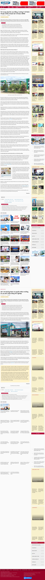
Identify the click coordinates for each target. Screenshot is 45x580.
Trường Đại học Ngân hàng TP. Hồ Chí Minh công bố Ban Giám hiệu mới (40, 58)
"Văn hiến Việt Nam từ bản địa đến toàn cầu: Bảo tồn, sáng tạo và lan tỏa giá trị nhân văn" (15, 254)
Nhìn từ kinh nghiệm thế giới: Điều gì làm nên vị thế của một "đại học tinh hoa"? (15, 232)
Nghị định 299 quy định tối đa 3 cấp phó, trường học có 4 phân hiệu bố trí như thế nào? (39, 151)
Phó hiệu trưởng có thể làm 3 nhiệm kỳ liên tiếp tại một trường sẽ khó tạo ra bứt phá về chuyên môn (39, 160)
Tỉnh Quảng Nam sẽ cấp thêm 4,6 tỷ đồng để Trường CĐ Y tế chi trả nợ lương (11, 309)
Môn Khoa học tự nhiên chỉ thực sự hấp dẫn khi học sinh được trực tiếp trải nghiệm (34, 182)
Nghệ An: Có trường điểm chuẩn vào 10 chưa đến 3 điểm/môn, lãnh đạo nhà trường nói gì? (41, 26)
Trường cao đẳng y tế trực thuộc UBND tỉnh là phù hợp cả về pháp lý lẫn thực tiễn (12, 26)
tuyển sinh (12, 362)
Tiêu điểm (9, 7)
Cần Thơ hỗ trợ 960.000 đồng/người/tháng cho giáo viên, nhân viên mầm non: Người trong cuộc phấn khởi (37, 110)
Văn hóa (37, 7)
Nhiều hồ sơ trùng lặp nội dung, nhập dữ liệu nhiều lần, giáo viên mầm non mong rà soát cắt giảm (34, 130)
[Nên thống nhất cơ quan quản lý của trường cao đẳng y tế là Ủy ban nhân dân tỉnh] (6, 171)
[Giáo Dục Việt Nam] (6, 3)
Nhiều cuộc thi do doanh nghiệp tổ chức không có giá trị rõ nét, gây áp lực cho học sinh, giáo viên (40, 36)
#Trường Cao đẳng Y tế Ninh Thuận (9, 199)
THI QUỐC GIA (34, 230)
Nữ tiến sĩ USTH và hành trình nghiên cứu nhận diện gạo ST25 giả (40, 182)
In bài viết (3, 197)
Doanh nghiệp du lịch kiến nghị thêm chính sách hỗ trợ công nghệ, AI (34, 213)
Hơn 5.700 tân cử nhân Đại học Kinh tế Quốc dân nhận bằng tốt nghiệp (15, 284)
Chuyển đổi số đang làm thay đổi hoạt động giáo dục (41, 89)
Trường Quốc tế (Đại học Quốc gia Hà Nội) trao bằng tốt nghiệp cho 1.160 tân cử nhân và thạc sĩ (24, 243)
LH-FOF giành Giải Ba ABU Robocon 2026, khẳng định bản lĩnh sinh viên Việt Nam (12, 210)
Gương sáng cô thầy (35, 469)
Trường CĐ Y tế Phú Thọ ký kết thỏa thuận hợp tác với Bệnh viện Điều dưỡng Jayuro (12, 27)
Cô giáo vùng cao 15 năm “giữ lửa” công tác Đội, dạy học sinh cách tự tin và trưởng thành (34, 191)
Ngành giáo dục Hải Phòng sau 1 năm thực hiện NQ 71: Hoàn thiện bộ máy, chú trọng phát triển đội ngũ (5, 233)
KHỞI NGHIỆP (34, 247)
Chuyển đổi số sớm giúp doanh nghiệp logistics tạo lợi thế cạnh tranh (34, 221)
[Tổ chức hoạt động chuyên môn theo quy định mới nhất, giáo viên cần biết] (25, 249)
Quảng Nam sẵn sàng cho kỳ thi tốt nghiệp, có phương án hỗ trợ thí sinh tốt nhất (12, 308)
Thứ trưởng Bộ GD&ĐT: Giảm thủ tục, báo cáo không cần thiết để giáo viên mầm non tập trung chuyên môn (41, 130)
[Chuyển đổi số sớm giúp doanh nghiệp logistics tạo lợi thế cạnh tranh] (34, 217)
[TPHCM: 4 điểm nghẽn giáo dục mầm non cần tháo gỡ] (41, 115)
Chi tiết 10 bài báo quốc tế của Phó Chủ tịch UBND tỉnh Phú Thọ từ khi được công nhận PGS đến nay (34, 58)
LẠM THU (33, 236)
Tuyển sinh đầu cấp (35, 241)
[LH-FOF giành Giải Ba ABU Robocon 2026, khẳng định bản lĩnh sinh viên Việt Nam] (5, 249)
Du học (25, 7)
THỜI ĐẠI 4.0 (34, 244)
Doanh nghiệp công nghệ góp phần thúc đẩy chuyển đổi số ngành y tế (41, 221)
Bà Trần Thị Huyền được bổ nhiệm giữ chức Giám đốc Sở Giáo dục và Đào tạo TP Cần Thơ (37, 49)
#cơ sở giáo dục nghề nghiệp (8, 202)
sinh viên (10, 119)
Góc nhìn (12, 7)
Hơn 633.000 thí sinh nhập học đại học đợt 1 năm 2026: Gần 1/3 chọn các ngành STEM (24, 232)
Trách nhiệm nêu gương (18, 7)
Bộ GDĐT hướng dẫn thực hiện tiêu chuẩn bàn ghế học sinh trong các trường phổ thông (5, 274)
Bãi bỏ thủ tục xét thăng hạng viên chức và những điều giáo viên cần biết (39, 164)
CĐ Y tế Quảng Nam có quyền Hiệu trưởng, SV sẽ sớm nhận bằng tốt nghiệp (11, 24)
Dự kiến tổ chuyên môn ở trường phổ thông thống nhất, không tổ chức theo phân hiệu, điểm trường (39, 147)
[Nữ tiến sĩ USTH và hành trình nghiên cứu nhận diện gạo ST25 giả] (41, 178)
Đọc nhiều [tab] (38, 135)
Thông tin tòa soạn (8, 0)
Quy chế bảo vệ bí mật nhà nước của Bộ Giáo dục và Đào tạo (9, 205)
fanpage (27, 577)
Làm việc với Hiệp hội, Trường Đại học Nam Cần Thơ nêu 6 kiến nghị (41, 98)
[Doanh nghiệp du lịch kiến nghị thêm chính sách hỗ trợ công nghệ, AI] (34, 209)
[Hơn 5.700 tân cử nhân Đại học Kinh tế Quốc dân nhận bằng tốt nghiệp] (15, 279)
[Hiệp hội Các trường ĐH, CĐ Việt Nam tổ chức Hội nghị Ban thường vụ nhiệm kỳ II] (34, 85)
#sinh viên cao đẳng (7, 391)
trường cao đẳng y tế (25, 185)
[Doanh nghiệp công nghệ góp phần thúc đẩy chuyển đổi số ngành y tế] (41, 217)
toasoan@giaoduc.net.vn (41, 0)
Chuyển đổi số (34, 197)
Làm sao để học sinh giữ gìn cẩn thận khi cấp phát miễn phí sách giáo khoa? (5, 263)
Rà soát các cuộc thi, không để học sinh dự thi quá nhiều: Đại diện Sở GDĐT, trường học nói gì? (34, 36)
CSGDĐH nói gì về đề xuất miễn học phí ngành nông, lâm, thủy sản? (15, 274)
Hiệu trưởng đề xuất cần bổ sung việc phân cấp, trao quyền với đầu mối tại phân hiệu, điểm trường (34, 26)
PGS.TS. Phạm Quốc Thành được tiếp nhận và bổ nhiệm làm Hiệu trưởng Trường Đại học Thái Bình (40, 68)
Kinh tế (40, 7)
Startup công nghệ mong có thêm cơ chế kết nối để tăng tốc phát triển (40, 213)
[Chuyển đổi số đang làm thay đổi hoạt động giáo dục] (41, 85)
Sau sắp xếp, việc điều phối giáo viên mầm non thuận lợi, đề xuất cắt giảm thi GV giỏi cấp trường (34, 120)
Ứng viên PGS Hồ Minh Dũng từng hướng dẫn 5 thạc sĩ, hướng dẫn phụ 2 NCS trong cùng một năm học (34, 68)
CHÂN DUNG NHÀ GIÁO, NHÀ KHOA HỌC (37, 42)
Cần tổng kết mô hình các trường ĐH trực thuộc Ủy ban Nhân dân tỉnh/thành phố (34, 99)
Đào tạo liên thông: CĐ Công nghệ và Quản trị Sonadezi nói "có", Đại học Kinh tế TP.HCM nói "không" (5, 243)
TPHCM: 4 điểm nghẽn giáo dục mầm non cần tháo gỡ (40, 119)
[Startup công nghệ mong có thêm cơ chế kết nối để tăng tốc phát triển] (41, 209)
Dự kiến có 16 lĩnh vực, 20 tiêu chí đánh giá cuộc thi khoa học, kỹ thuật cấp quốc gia (24, 274)
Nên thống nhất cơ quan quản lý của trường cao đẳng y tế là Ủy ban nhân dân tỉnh (12, 25)
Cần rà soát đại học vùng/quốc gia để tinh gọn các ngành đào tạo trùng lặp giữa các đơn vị (15, 243)
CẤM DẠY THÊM (34, 233)
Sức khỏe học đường (30, 7)
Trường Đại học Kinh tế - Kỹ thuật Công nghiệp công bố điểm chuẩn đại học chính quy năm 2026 (39, 155)
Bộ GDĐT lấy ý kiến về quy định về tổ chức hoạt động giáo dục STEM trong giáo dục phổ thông (5, 284)
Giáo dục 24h (4, 7)
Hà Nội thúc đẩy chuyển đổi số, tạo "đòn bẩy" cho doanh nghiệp (37, 205)
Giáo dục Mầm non (35, 104)
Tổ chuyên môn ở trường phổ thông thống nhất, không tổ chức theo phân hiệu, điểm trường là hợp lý (37, 17)
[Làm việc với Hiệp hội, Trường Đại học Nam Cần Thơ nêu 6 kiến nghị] (41, 94)
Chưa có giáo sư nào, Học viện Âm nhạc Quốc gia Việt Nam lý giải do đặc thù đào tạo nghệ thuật (24, 264)
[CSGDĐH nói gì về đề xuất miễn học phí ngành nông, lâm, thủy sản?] (15, 270)
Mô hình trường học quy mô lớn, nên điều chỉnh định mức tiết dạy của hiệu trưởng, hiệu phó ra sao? (24, 222)
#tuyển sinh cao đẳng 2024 (14, 391)
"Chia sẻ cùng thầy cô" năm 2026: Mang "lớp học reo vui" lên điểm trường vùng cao (37, 174)
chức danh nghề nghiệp (7, 164)
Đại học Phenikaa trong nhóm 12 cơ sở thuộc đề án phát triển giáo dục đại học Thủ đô (5, 222)
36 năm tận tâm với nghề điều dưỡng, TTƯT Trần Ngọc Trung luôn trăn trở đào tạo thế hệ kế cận (41, 192)
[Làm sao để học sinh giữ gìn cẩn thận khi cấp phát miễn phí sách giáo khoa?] (5, 259)
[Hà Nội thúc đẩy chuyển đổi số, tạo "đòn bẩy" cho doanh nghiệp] (38, 202)
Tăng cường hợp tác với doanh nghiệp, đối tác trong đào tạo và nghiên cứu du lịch (37, 81)
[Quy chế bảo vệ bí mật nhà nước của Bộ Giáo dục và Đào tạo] (15, 218)
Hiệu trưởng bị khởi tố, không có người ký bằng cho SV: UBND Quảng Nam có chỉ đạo (12, 307)
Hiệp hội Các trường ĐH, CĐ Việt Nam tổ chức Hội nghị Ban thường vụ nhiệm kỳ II (34, 90)
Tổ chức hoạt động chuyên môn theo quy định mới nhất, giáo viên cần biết (24, 254)
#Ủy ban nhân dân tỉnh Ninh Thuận (19, 199)
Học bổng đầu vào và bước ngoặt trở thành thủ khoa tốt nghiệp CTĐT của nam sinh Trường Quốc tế (15, 264)
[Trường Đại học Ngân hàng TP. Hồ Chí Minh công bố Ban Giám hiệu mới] (41, 54)
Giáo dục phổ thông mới (36, 10)
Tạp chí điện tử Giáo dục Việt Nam (15, 385)
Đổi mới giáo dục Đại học (36, 227)
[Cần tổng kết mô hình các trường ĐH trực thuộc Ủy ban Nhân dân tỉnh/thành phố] (34, 94)
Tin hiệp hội (34, 74)
